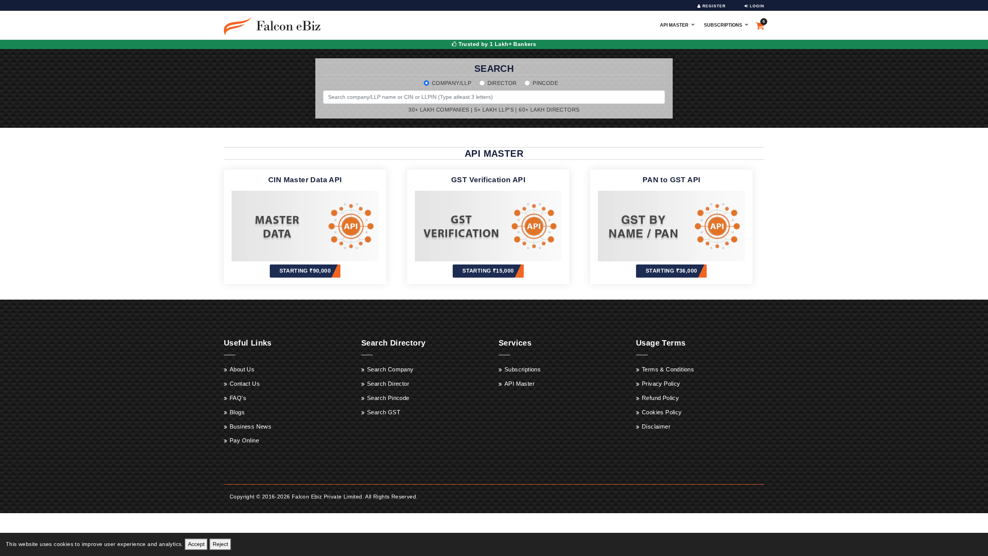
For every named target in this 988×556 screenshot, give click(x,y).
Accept (196, 544)
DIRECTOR (502, 83)
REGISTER (713, 6)
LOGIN (756, 6)
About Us (242, 369)
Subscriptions (723, 25)
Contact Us (245, 383)
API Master (674, 25)
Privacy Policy (661, 383)
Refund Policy (660, 398)
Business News (250, 426)
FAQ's (238, 398)
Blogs (237, 412)
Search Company (390, 369)
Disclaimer (656, 426)
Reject (220, 544)
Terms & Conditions (668, 369)
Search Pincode (388, 398)
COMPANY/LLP (451, 83)
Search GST (383, 412)
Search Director (388, 383)
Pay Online (244, 440)
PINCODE (545, 83)
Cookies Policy (662, 412)
